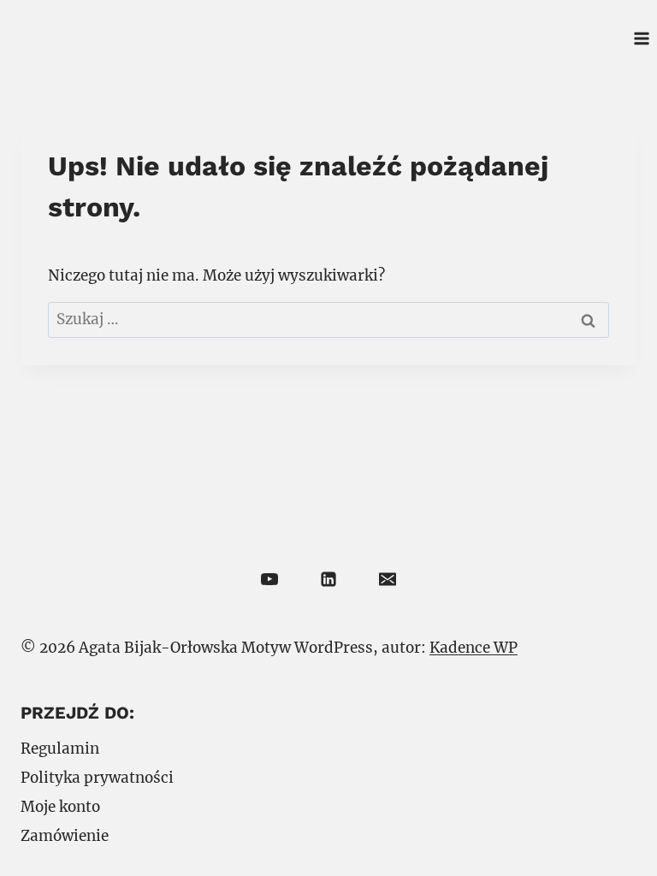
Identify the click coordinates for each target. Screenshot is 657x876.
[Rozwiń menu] (641, 38)
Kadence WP (473, 647)
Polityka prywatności (97, 777)
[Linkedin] (328, 579)
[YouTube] (269, 579)
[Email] (387, 579)
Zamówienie (65, 835)
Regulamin (60, 748)
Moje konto (60, 806)
